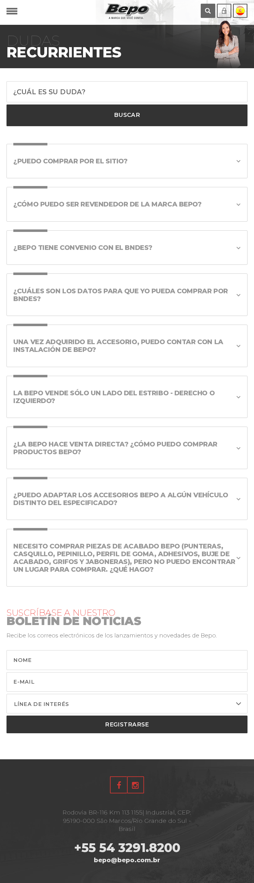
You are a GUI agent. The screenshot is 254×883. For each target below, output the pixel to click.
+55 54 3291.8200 (127, 848)
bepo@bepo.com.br (127, 860)
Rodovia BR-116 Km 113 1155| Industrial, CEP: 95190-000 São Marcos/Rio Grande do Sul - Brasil (127, 821)
